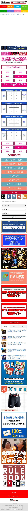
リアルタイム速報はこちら (14, 67)
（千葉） (4, 109)
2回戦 (20, 72)
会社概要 (14, 492)
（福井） (24, 97)
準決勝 (7, 80)
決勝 (20, 80)
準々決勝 (20, 76)
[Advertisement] (14, 30)
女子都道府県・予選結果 (14, 164)
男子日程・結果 (14, 176)
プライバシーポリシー (14, 496)
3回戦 (7, 76)
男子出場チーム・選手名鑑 (14, 168)
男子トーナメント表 (14, 184)
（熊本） (4, 96)
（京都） (24, 122)
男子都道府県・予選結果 (14, 160)
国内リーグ (10, 6)
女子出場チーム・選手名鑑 (14, 172)
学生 (3, 11)
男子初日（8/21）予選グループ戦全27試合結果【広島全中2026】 (17, 337)
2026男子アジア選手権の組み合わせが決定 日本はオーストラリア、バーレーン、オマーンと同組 (17, 357)
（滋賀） (4, 122)
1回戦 (7, 72)
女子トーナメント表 (14, 188)
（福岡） (24, 135)
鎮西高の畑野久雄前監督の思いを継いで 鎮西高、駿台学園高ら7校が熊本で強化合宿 (17, 350)
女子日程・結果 (14, 180)
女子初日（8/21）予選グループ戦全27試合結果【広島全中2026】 (17, 331)
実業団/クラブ (24, 7)
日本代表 (3, 6)
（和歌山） (24, 110)
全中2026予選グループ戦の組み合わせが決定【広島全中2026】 (17, 343)
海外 (10, 11)
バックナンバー (14, 192)
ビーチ (17, 6)
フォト (24, 11)
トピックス (17, 11)
